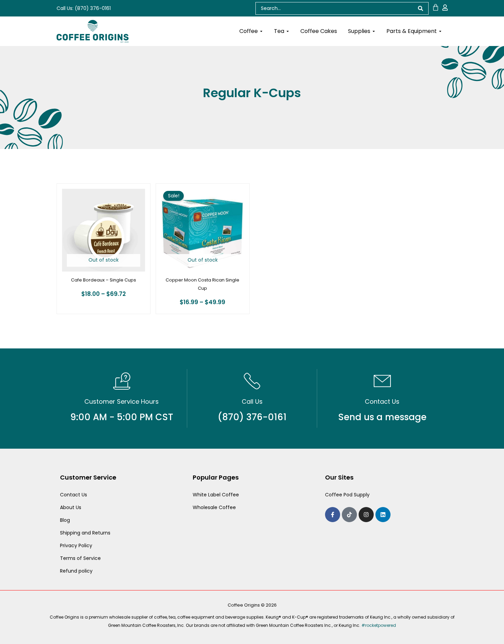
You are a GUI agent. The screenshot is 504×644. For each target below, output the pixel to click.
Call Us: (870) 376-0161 (84, 8)
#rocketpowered (378, 625)
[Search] (421, 8)
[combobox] (334, 8)
